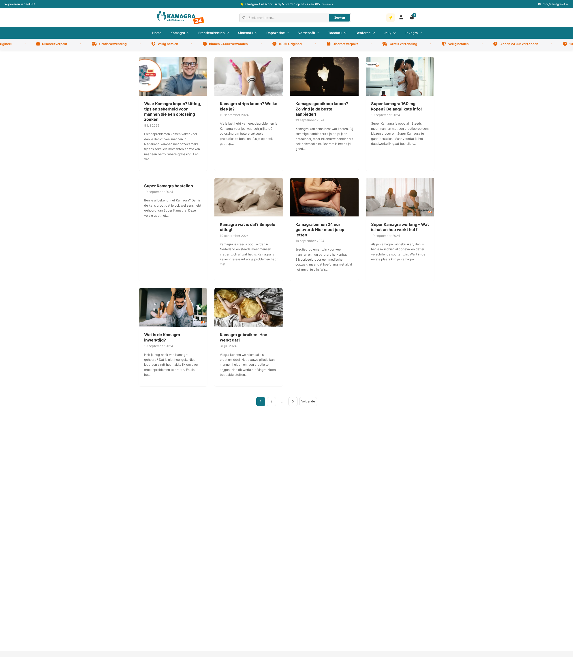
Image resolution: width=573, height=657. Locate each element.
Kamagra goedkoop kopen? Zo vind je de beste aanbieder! (321, 109)
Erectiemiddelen (211, 33)
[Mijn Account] (401, 18)
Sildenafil (245, 33)
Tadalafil (335, 33)
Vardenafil (306, 33)
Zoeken (339, 17)
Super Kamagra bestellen (168, 186)
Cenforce (363, 33)
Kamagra (178, 33)
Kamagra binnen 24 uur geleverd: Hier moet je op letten (319, 229)
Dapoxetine (275, 33)
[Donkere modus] (390, 17)
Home (157, 33)
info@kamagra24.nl (555, 4)
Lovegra (411, 33)
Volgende (308, 401)
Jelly (387, 33)
